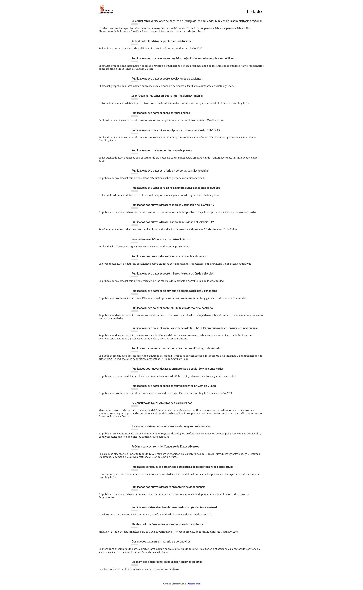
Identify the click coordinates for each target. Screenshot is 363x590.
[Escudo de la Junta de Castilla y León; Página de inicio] (106, 13)
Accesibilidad (193, 583)
